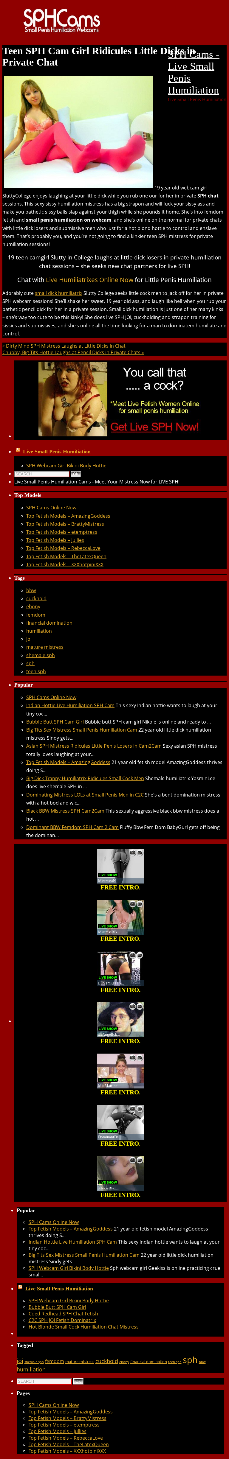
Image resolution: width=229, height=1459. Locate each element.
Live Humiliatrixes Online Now (89, 279)
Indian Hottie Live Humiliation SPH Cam (70, 705)
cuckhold (36, 598)
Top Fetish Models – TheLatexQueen (66, 556)
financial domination (49, 623)
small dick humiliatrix (58, 293)
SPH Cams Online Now (51, 507)
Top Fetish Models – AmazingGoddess (68, 516)
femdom (35, 615)
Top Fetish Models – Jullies (55, 540)
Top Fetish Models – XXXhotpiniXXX (64, 564)
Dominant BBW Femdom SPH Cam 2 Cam (72, 827)
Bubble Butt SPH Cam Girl (55, 721)
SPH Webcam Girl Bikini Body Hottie (66, 465)
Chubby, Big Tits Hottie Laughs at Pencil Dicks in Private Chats (73, 352)
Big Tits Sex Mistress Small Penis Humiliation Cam (81, 730)
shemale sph (40, 655)
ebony (33, 606)
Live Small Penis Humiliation (57, 452)
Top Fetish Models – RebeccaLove (63, 548)
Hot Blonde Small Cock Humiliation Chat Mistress (84, 1326)
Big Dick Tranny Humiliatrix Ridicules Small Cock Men (85, 778)
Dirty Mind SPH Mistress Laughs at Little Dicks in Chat (64, 346)
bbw (31, 590)
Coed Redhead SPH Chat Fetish (63, 1313)
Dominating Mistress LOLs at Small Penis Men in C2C (85, 794)
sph (30, 663)
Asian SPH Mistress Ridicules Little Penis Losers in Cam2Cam (94, 746)
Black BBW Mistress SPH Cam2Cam (65, 811)
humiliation (39, 631)
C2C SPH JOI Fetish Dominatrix (62, 1320)
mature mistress (45, 647)
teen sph (36, 671)
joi (29, 639)
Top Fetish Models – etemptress (61, 532)
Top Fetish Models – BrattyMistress (65, 524)
